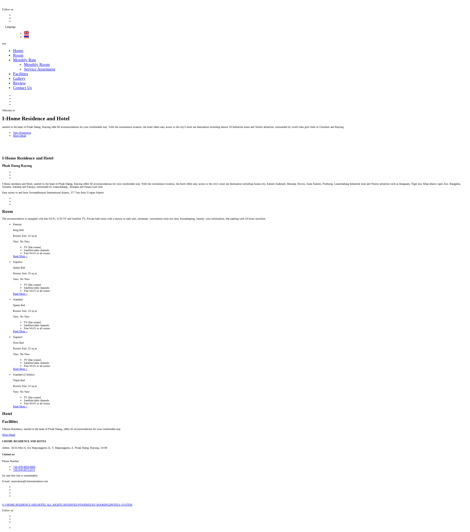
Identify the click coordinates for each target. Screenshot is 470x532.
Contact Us (22, 87)
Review (19, 83)
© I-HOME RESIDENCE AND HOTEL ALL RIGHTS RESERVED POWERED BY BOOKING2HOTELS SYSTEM (67, 504)
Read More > (20, 256)
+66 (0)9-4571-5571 (24, 469)
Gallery (19, 78)
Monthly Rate (24, 60)
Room (18, 55)
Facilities (20, 74)
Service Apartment (39, 69)
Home (18, 50)
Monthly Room (37, 64)
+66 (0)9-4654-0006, (24, 466)
